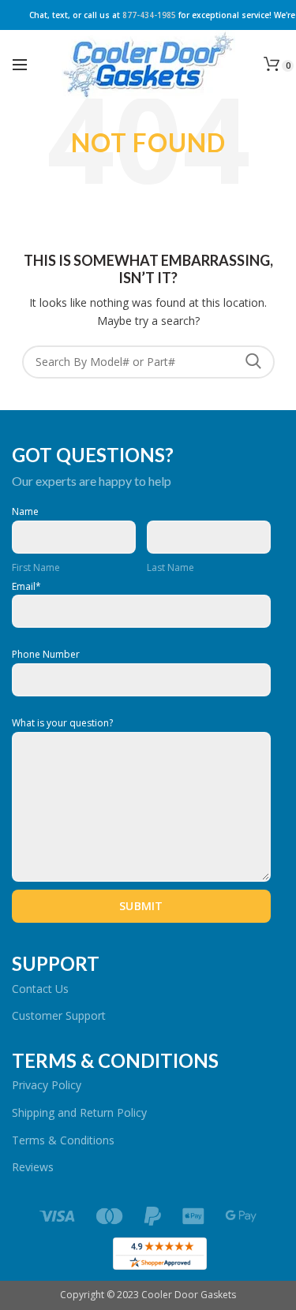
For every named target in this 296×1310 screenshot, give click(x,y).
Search (253, 362)
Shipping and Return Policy (79, 1112)
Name (25, 512)
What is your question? (62, 723)
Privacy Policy (46, 1084)
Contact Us (40, 988)
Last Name (170, 567)
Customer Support (59, 1015)
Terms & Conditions (63, 1140)
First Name (36, 567)
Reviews (33, 1166)
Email (26, 586)
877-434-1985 (149, 15)
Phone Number (46, 654)
